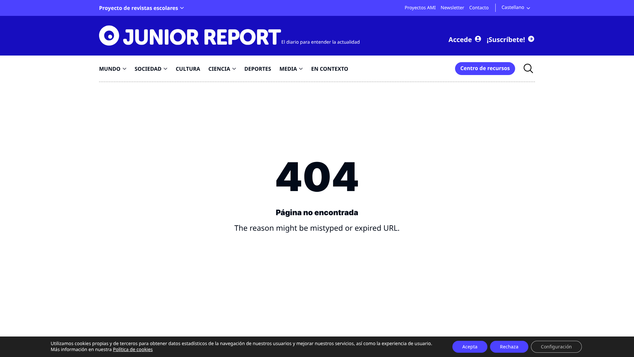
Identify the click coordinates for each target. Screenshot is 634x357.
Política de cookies (133, 349)
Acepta (469, 346)
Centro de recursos (485, 68)
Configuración (556, 346)
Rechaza (509, 346)
